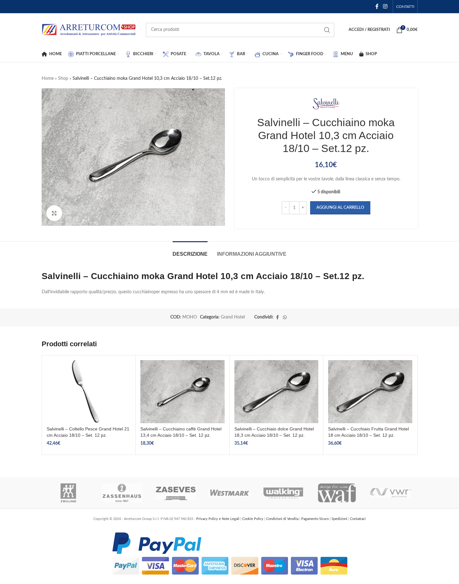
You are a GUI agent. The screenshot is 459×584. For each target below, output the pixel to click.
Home (48, 78)
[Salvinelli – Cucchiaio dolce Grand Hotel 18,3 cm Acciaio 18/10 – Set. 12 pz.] (276, 391)
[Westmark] (229, 493)
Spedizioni (340, 519)
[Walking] (283, 493)
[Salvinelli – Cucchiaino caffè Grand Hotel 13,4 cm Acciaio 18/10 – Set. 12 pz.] (182, 391)
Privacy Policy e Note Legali (218, 519)
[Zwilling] (68, 493)
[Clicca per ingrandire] (54, 213)
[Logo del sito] (89, 29)
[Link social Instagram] (385, 6)
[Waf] (337, 493)
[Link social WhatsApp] (285, 317)
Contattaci (358, 519)
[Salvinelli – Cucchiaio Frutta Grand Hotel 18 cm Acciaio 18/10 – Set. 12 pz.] (370, 391)
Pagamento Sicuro (315, 519)
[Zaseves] (176, 493)
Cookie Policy (253, 519)
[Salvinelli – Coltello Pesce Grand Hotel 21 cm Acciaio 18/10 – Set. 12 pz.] (89, 391)
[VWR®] (390, 493)
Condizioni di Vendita (282, 519)
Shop (63, 78)
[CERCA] (327, 30)
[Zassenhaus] (122, 493)
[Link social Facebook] (377, 6)
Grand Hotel (233, 317)
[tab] (190, 250)
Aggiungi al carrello (340, 208)
